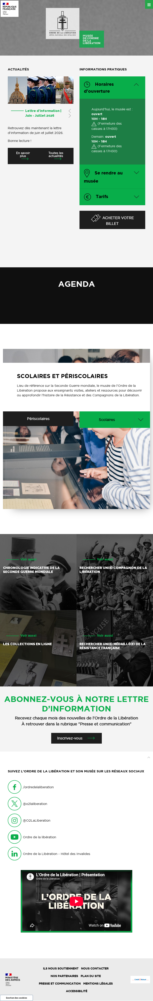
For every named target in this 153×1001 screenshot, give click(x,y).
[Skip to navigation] (75, 28)
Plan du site (91, 976)
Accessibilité (76, 991)
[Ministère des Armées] (13, 979)
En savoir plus (23, 154)
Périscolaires (38, 418)
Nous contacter (95, 968)
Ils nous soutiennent (60, 968)
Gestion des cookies (16, 998)
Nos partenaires (64, 976)
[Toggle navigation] (149, 4)
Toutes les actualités (55, 154)
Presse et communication (60, 983)
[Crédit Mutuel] (140, 979)
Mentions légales (98, 983)
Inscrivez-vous (69, 738)
